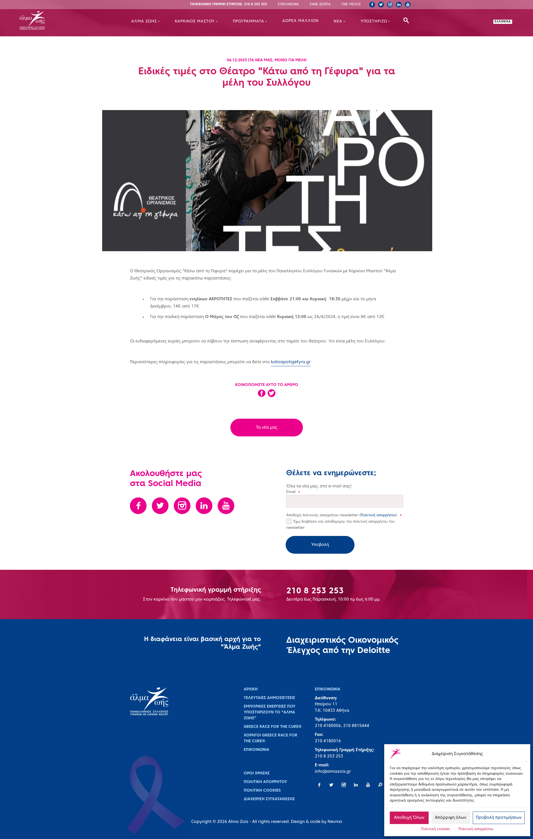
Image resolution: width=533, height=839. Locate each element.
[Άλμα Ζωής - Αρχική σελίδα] (51, 21)
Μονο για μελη (290, 60)
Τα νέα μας (266, 427)
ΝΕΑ (338, 21)
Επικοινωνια (256, 750)
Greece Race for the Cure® (272, 727)
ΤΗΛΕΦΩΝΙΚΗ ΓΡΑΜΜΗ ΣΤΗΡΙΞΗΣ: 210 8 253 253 (228, 4)
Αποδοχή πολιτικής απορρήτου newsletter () (344, 515)
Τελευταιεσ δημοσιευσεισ (269, 698)
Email (293, 492)
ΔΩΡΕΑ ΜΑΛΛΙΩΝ (300, 21)
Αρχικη (251, 689)
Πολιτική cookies (435, 829)
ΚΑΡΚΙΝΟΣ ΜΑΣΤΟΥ (195, 21)
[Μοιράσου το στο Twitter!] (271, 395)
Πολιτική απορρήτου (475, 829)
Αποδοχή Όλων (409, 818)
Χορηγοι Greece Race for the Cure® (270, 738)
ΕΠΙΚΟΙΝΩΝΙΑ (288, 4)
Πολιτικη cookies (262, 790)
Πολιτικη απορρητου (265, 782)
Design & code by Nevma (316, 822)
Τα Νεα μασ (260, 60)
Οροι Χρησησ (257, 773)
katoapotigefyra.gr (291, 362)
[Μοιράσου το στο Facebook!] (261, 395)
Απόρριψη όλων (450, 818)
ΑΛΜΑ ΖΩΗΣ (144, 21)
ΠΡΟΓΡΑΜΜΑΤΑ (248, 21)
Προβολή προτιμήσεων (499, 818)
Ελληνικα (503, 22)
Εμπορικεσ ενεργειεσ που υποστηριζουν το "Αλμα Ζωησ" (269, 712)
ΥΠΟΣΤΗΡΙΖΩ (374, 21)
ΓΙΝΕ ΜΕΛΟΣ (351, 4)
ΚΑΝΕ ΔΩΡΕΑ (320, 4)
